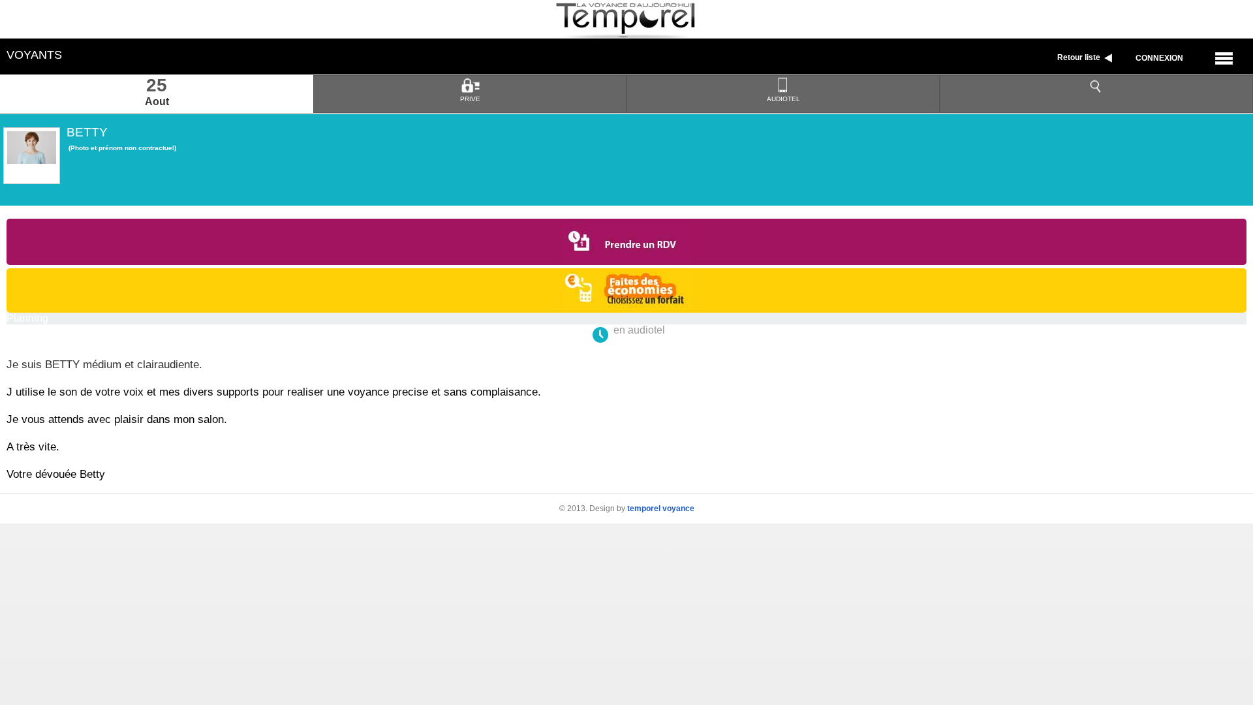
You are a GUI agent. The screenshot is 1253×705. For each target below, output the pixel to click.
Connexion (1159, 58)
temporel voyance (660, 508)
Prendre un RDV (626, 242)
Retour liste (1079, 57)
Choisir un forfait (626, 290)
